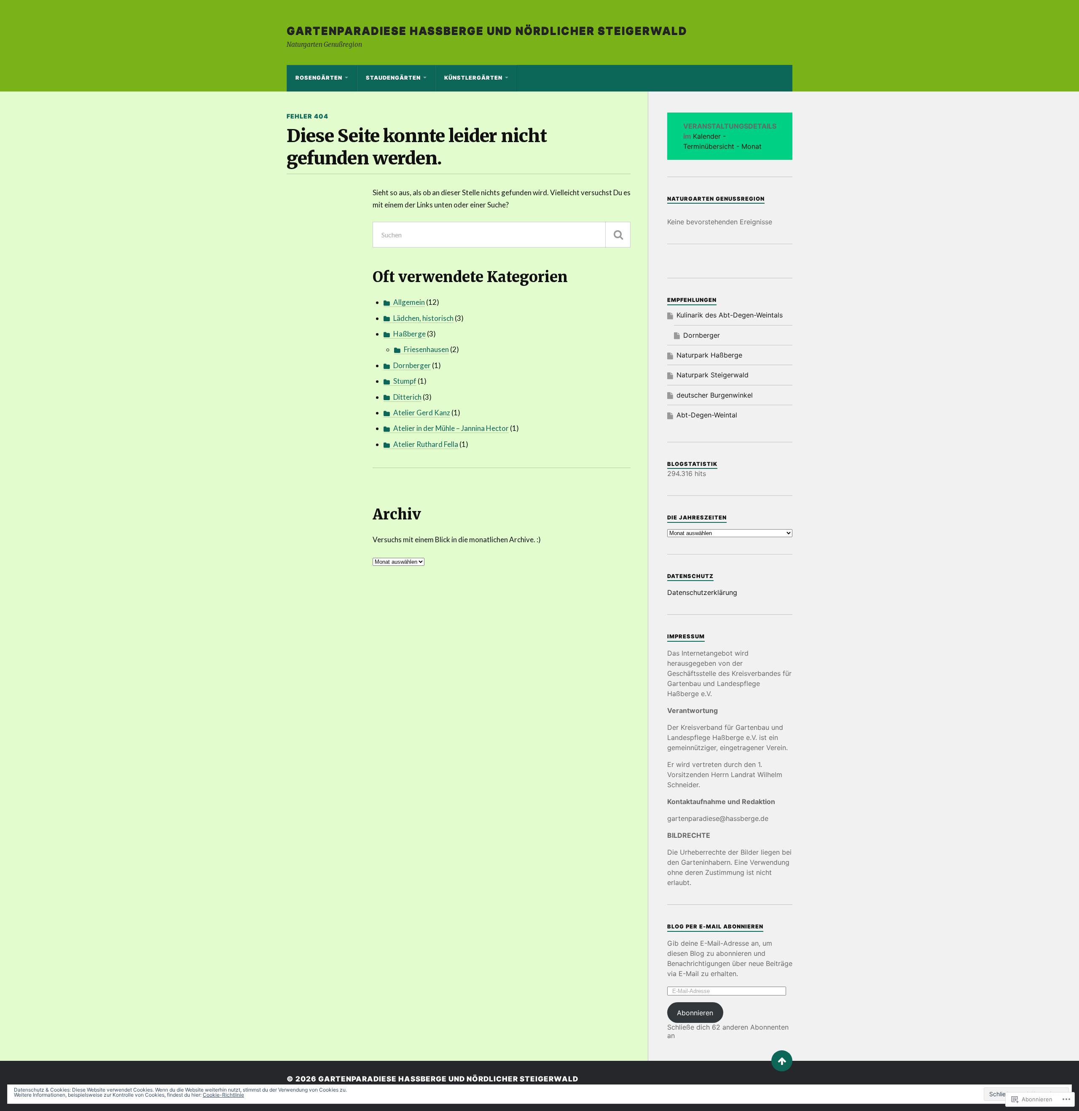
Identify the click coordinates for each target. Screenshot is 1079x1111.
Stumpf (404, 381)
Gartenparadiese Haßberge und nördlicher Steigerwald (487, 30)
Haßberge (409, 333)
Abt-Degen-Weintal (706, 415)
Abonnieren (695, 1013)
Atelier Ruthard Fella (425, 444)
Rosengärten (318, 78)
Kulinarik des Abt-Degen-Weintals (729, 315)
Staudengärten (393, 78)
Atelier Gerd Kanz (421, 412)
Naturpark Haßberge (709, 355)
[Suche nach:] (502, 234)
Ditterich (407, 397)
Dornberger (412, 365)
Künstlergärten (473, 78)
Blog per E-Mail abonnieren (715, 926)
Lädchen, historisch (423, 318)
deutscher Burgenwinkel (714, 395)
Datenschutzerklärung (702, 592)
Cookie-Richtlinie (223, 1095)
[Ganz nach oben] (781, 1060)
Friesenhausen (426, 349)
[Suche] (618, 234)
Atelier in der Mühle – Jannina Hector (451, 428)
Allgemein (409, 302)
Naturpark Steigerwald (712, 375)
